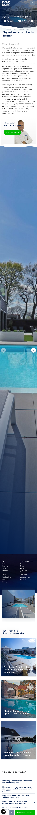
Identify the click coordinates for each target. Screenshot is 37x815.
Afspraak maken (12, 132)
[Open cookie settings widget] (3, 811)
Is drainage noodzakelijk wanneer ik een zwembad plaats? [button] (17, 782)
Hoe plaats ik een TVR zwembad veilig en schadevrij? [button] (15, 796)
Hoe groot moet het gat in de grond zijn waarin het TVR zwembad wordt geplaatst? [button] (17, 789)
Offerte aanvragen (24, 812)
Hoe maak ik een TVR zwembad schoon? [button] (15, 809)
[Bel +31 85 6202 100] (11, 812)
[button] (33, 350)
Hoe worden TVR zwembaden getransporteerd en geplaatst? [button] (14, 802)
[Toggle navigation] (32, 3)
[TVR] (6, 3)
